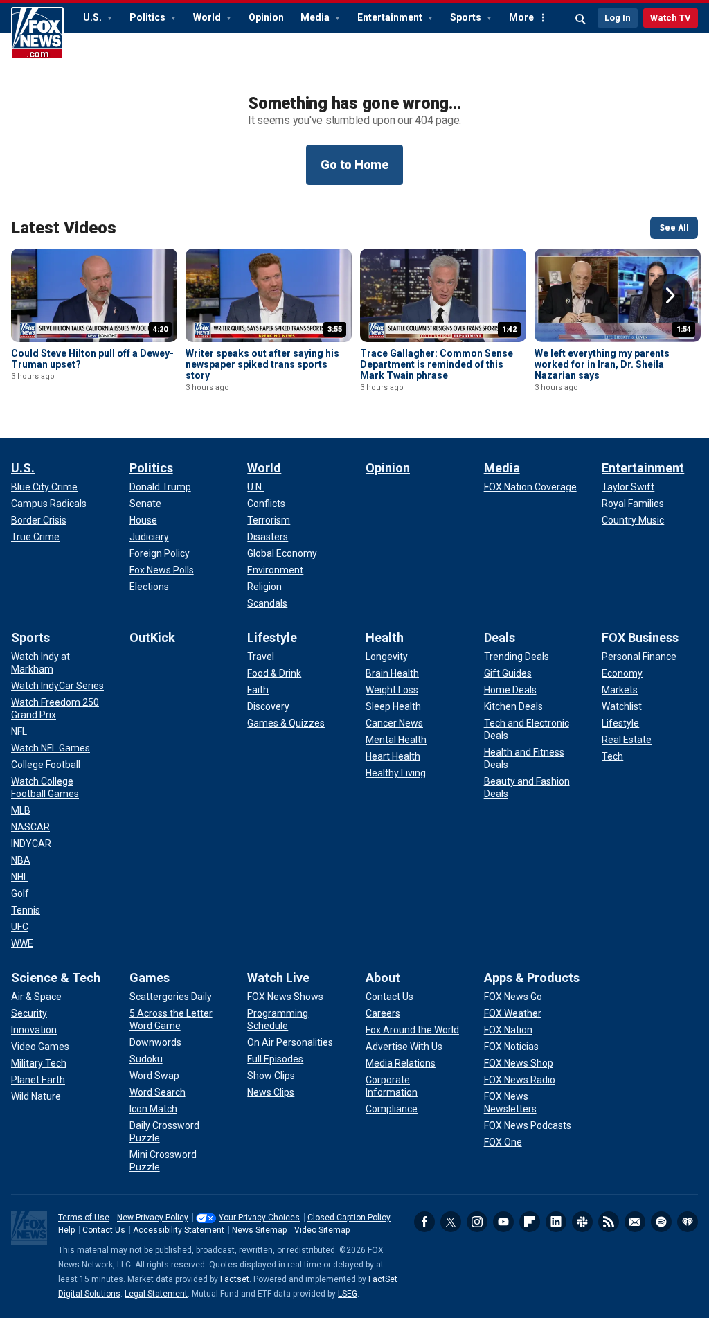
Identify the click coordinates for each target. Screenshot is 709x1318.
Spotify (661, 1221)
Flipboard (529, 1221)
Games (149, 977)
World (208, 17)
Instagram (477, 1221)
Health (385, 637)
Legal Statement (156, 1294)
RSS (608, 1221)
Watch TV (670, 17)
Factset (234, 1279)
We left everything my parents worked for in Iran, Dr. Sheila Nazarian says (602, 364)
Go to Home (354, 164)
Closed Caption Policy (349, 1217)
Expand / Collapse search (581, 19)
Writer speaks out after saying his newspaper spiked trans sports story (262, 364)
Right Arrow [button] (670, 296)
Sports (466, 17)
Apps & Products (532, 977)
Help (66, 1230)
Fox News (37, 33)
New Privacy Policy (152, 1217)
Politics (148, 17)
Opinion (266, 17)
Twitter (450, 1221)
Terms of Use (83, 1217)
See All (674, 228)
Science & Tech (55, 977)
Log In (617, 17)
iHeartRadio (687, 1221)
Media (316, 17)
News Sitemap (259, 1230)
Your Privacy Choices (259, 1217)
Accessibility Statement (178, 1230)
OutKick (152, 637)
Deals (499, 637)
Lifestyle (272, 637)
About (383, 977)
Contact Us (103, 1230)
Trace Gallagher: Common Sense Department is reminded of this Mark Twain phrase (436, 364)
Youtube (503, 1221)
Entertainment (390, 17)
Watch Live (278, 977)
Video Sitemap (322, 1230)
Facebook (424, 1221)
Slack (582, 1221)
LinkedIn (556, 1221)
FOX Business (640, 637)
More (521, 17)
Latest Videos (63, 228)
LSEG (347, 1294)
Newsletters (635, 1221)
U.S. (93, 17)
